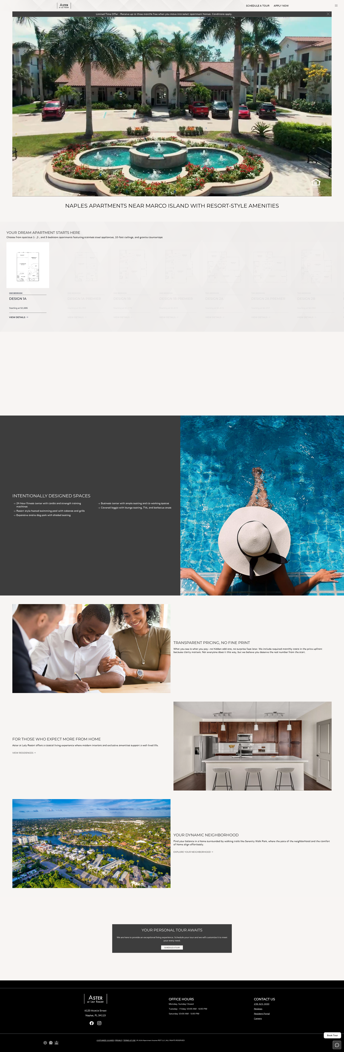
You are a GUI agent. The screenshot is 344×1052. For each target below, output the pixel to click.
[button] (336, 5)
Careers (258, 1018)
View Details (17, 317)
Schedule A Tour (257, 5)
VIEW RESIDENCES (22, 753)
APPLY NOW (281, 5)
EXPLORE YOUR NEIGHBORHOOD (192, 852)
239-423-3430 (261, 1004)
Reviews (258, 1008)
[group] (27, 282)
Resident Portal (262, 1013)
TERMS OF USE (129, 1040)
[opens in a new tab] (92, 1024)
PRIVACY (118, 1040)
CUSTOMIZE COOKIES (105, 1040)
